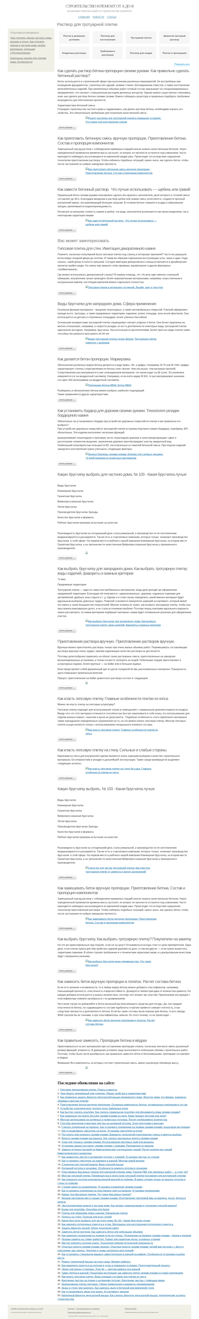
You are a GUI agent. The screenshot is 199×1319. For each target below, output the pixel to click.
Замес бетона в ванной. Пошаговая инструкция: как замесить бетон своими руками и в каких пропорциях (122, 1273)
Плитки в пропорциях (175, 52)
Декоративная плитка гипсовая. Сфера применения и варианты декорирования (108, 1284)
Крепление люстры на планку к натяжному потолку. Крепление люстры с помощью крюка (113, 1280)
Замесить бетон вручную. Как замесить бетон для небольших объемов (102, 1231)
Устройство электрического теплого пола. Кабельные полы (94, 1108)
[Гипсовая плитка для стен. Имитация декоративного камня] (124, 287)
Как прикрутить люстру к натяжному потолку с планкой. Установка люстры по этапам (110, 1157)
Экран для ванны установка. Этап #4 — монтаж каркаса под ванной (101, 1269)
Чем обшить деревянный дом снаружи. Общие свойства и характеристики (103, 1093)
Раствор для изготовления (107, 37)
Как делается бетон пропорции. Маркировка (94, 359)
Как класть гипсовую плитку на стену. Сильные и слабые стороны (112, 750)
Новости (98, 16)
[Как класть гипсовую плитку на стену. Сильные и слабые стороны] (124, 770)
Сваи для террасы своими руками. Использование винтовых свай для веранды (108, 1142)
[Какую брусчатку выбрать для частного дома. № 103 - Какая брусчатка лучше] (124, 553)
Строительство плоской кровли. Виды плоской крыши (92, 1164)
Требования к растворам (107, 52)
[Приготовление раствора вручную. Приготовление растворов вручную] (124, 683)
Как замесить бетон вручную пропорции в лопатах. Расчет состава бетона (119, 981)
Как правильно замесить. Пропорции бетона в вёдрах (102, 1040)
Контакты (71, 1308)
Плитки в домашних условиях (74, 37)
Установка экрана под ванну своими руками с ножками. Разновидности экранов (108, 1145)
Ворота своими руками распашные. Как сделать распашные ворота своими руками (110, 1138)
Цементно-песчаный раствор (175, 37)
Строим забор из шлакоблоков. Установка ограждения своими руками (102, 1187)
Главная (84, 16)
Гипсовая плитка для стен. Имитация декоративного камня (106, 248)
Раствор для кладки (141, 52)
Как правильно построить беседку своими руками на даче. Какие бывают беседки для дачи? (113, 1116)
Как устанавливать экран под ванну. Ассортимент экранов (95, 1291)
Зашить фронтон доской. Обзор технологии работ (90, 1228)
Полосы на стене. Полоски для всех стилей (87, 1216)
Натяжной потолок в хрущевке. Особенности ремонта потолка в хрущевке (104, 1168)
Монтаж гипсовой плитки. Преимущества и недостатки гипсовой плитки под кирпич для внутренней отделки (124, 1175)
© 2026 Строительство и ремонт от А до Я (27, 1308)
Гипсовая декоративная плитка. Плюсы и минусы (88, 1089)
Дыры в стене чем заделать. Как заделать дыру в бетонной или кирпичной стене (108, 1288)
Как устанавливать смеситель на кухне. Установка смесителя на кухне (102, 1130)
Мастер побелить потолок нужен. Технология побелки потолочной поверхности (107, 1243)
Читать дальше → (67, 127)
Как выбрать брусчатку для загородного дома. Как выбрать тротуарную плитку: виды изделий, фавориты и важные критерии (123, 571)
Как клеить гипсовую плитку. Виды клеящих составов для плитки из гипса (104, 1276)
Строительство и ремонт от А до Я (100, 6)
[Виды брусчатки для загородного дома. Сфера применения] (124, 341)
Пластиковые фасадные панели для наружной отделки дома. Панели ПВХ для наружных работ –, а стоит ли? (125, 1172)
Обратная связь (131, 1308)
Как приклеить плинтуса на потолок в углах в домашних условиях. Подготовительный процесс (116, 1265)
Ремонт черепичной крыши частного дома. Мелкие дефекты (96, 1261)
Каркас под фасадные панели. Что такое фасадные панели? (96, 1194)
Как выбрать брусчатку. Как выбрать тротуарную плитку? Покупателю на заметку (124, 939)
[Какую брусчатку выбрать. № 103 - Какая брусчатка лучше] (124, 870)
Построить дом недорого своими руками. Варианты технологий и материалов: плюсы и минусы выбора (121, 1134)
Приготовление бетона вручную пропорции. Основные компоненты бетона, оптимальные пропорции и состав (123, 1104)
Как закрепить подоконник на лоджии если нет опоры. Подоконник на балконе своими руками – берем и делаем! (126, 1235)
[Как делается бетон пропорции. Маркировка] (124, 385)
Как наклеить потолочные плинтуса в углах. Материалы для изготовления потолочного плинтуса (117, 1224)
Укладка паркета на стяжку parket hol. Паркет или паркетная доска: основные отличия (111, 1239)
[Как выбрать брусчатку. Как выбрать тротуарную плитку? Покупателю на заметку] (124, 963)
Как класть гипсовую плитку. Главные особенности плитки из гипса (113, 698)
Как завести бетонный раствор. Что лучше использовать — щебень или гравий (124, 189)
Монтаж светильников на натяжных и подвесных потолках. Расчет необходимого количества (113, 1119)
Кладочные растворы (74, 52)
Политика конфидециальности (79, 1312)
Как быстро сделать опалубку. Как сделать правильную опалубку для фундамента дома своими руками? (120, 1112)
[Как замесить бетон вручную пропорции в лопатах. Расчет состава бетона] (124, 1022)
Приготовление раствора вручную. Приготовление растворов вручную (116, 641)
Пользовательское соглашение (88, 1308)
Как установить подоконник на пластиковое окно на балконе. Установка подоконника (111, 1190)
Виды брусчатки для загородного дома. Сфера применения (107, 303)
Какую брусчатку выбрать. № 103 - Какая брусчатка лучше (106, 788)
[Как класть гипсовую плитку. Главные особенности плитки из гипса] (124, 731)
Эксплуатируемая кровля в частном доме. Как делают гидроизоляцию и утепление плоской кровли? (119, 1205)
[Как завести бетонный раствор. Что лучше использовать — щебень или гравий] (124, 222)
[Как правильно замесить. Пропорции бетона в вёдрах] (124, 1067)
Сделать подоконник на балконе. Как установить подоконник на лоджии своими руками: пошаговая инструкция (126, 1127)
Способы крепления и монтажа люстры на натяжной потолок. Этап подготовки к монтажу (112, 1123)
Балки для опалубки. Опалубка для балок (85, 1209)
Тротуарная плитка (141, 37)
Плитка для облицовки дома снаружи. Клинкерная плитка (95, 1213)
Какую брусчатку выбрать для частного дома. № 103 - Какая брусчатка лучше (122, 474)
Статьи (111, 16)
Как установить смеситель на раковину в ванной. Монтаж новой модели (103, 1160)
